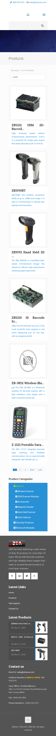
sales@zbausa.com (37, 2)
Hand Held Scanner (26, 512)
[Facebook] (23, 6)
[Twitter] (32, 6)
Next (32, 470)
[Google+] (28, 6)
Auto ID (19, 486)
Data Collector (24, 517)
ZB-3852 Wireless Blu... (28, 383)
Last (40, 470)
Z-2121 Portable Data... (28, 445)
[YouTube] (36, 6)
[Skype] (19, 6)
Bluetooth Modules (25, 527)
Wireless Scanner (25, 491)
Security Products (25, 522)
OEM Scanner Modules (28, 496)
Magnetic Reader (25, 507)
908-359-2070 (18, 2)
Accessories (23, 502)
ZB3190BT (19, 190)
